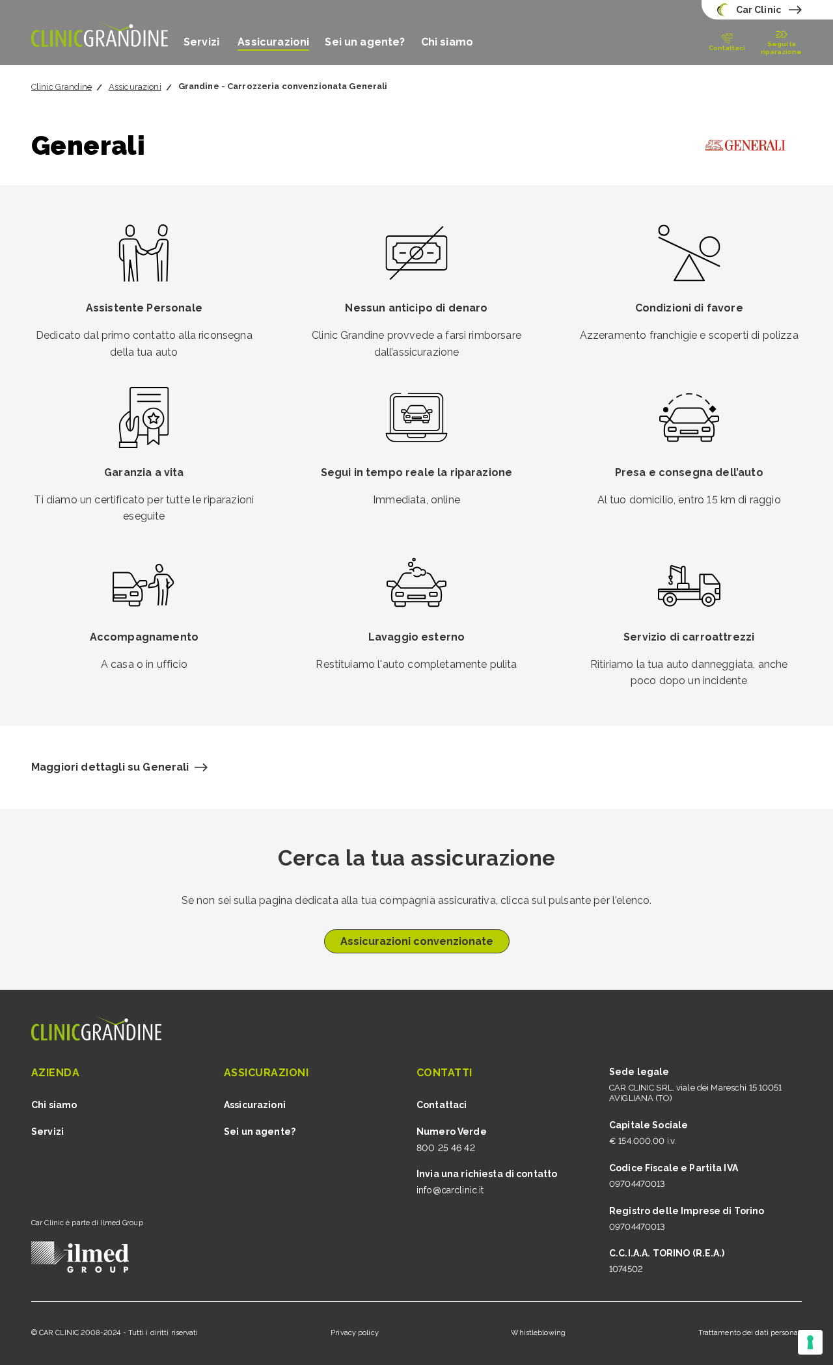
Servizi (203, 42)
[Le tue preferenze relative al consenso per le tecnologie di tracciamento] (810, 1342)
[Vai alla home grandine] (99, 32)
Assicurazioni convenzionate (416, 941)
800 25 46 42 (445, 1148)
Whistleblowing (538, 1333)
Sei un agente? (365, 42)
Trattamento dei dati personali (750, 1333)
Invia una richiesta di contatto (486, 1174)
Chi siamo (447, 42)
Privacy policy (355, 1333)
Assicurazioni (273, 42)
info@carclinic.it (450, 1190)
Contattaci (441, 1105)
